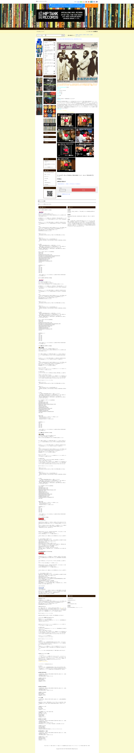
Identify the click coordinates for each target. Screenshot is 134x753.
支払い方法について (47, 745)
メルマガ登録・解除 (89, 31)
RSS (86, 745)
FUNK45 (77, 34)
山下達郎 (91, 34)
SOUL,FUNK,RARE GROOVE (49, 172)
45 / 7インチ (46, 176)
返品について (59, 194)
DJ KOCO (80, 34)
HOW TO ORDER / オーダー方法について (50, 165)
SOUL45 (87, 34)
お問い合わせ (68, 28)
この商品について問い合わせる (70, 183)
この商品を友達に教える (61, 183)
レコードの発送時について (49, 167)
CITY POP (46, 178)
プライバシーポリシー (74, 745)
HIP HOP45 (46, 184)
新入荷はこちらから (41, 31)
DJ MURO (84, 34)
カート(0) (88, 28)
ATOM (89, 745)
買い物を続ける (78, 183)
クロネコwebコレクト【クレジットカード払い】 (46, 636)
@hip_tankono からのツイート (48, 135)
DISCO (46, 180)
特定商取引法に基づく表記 (66, 194)
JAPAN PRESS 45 (47, 182)
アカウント (47, 28)
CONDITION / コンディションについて (49, 162)
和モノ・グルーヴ (47, 174)
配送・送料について (54, 745)
